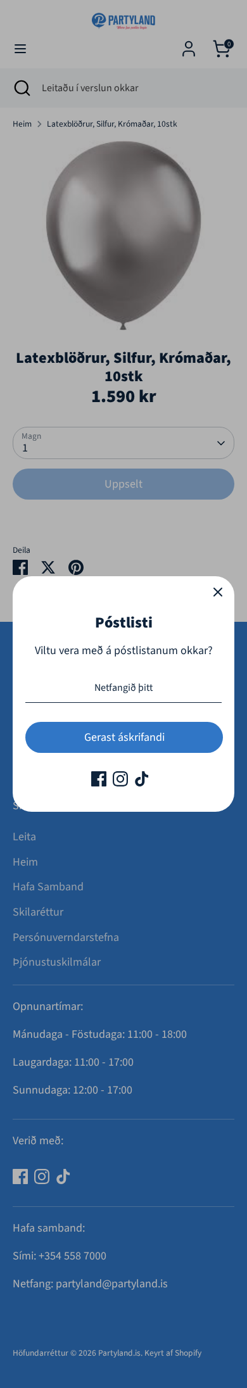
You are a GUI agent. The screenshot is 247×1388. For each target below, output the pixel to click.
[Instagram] (120, 778)
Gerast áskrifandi (124, 737)
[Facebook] (98, 778)
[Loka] (218, 593)
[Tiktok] (141, 778)
